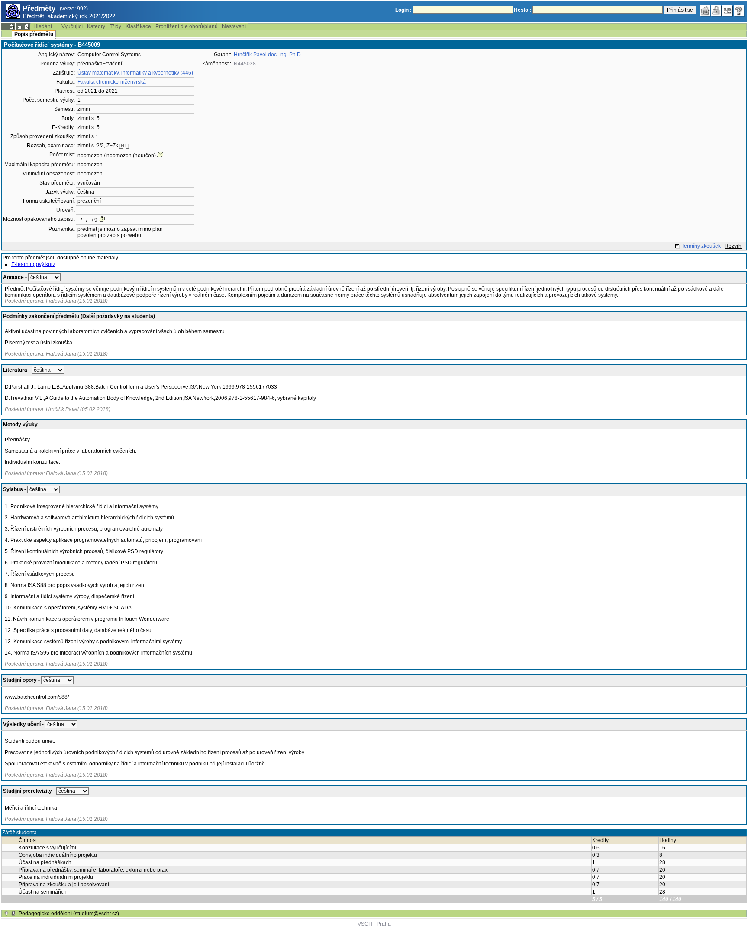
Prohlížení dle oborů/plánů (186, 26)
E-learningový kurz (33, 264)
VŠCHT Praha (374, 924)
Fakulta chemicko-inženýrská (111, 82)
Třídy (115, 26)
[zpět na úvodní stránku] (705, 11)
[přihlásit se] (716, 11)
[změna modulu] (19, 26)
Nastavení (234, 26)
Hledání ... (45, 26)
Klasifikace (138, 26)
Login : (403, 10)
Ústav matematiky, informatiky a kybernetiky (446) (135, 73)
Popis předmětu (33, 34)
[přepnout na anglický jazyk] (727, 11)
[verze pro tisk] (26, 26)
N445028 (245, 64)
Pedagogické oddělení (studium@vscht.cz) (69, 914)
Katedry (96, 26)
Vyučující (72, 26)
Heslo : (522, 10)
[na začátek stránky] (6, 913)
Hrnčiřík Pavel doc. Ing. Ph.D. (268, 55)
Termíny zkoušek (701, 246)
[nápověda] (739, 11)
